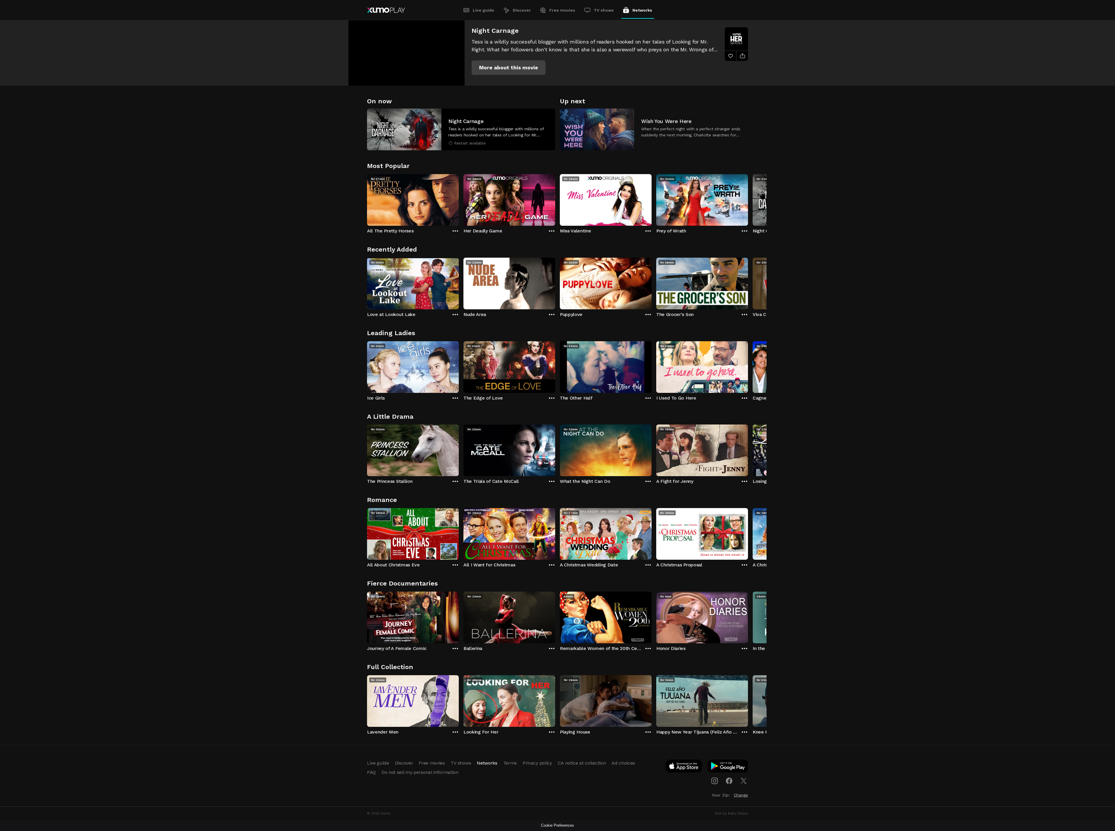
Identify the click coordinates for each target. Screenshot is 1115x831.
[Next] (748, 198)
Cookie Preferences (557, 825)
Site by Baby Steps (731, 813)
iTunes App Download (684, 767)
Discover (522, 10)
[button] (509, 67)
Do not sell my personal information (420, 772)
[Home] (386, 10)
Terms (510, 763)
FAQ (371, 772)
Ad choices (623, 763)
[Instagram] (714, 780)
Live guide (483, 10)
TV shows (604, 10)
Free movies (562, 10)
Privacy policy (537, 763)
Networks (642, 10)
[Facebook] (729, 780)
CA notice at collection (582, 763)
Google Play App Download (728, 767)
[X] (743, 780)
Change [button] (741, 795)
